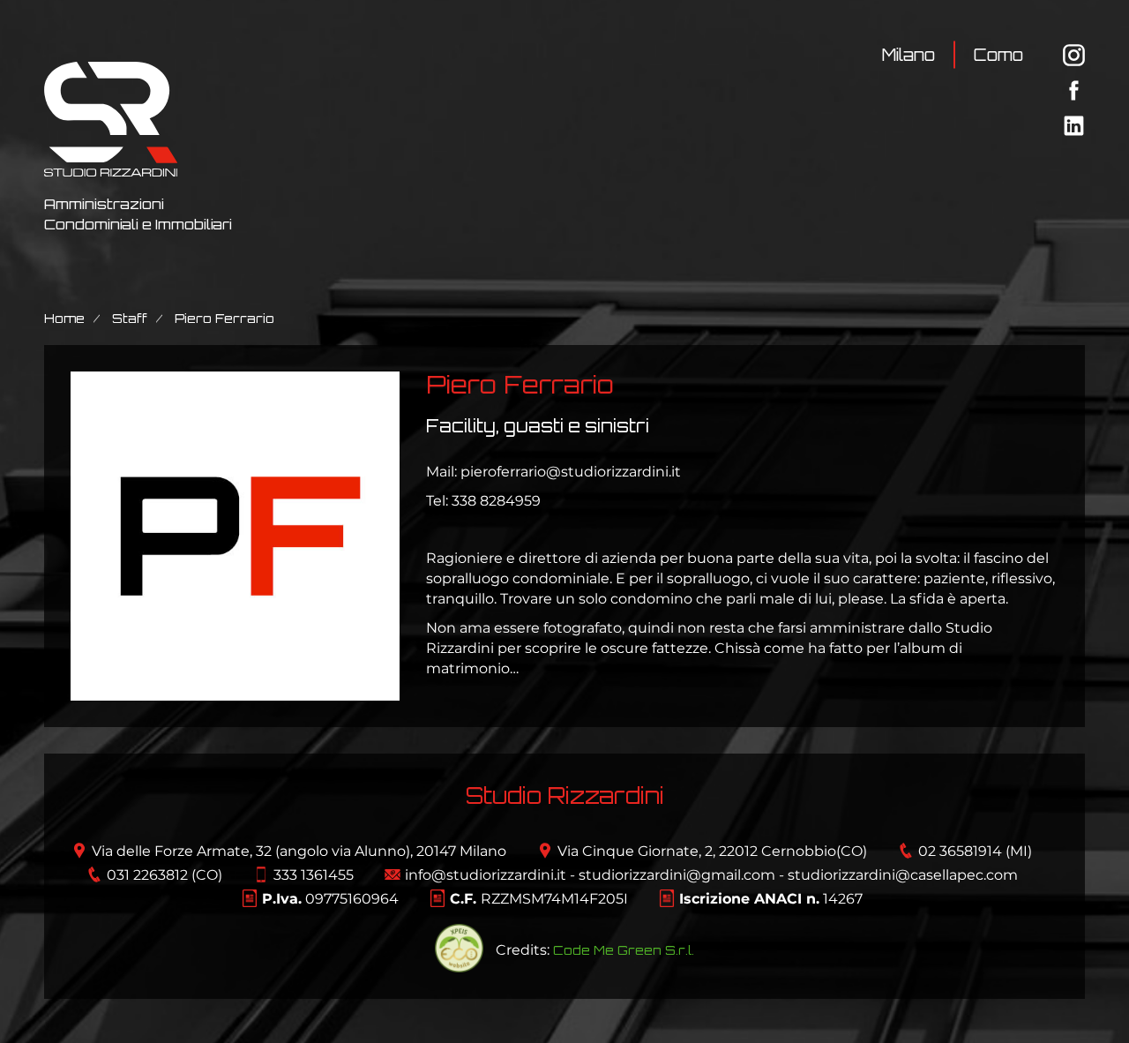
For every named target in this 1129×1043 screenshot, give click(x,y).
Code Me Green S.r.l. (623, 949)
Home (64, 318)
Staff (129, 318)
